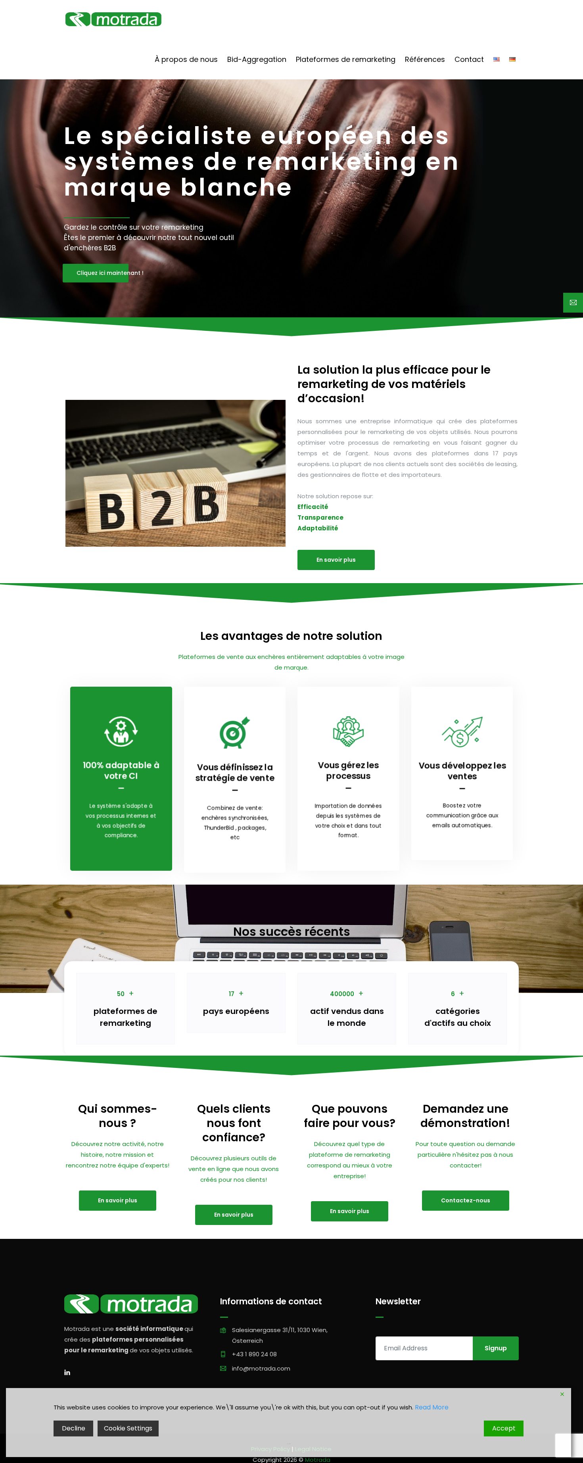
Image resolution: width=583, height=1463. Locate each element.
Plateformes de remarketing (345, 59)
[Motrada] (113, 20)
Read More (432, 1407)
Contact (469, 59)
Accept (504, 1428)
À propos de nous (186, 59)
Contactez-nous (465, 1200)
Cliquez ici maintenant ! (102, 273)
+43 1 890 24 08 (254, 1354)
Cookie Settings (128, 1428)
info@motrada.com (261, 1368)
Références (425, 59)
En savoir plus (336, 560)
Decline (73, 1428)
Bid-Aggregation (256, 59)
